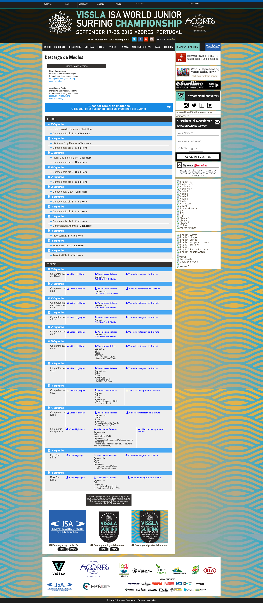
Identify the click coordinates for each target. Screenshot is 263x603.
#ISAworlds (97, 39)
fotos (100, 47)
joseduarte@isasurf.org (59, 96)
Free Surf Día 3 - (68, 235)
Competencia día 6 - (70, 172)
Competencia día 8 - (70, 148)
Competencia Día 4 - (70, 191)
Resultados (75, 47)
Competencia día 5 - (70, 182)
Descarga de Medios (187, 47)
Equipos (168, 47)
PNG (73, 549)
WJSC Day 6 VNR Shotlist (105, 322)
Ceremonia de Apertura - (72, 226)
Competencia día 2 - (70, 211)
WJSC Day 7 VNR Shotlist (105, 308)
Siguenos (192, 165)
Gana (158, 47)
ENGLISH (161, 39)
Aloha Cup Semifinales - (72, 157)
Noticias (89, 47)
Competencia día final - (71, 133)
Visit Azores (182, 116)
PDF (62, 549)
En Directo (60, 47)
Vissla (125, 47)
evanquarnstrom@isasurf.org (62, 79)
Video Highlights (77, 274)
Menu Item (213, 47)
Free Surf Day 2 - (68, 245)
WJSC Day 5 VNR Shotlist (105, 337)
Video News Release (107, 274)
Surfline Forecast (141, 47)
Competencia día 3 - (70, 201)
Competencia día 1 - (70, 221)
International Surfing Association (194, 112)
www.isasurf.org (56, 81)
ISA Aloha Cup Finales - (72, 143)
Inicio (47, 47)
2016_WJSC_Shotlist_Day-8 (106, 293)
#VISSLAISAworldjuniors (117, 39)
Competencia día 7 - (70, 162)
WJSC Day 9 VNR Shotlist (105, 279)
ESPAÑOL (171, 39)
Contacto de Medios (77, 66)
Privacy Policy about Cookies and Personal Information (131, 600)
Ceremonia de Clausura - (72, 129)
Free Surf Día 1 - (68, 255)
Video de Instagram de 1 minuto (143, 274)
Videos (113, 47)
